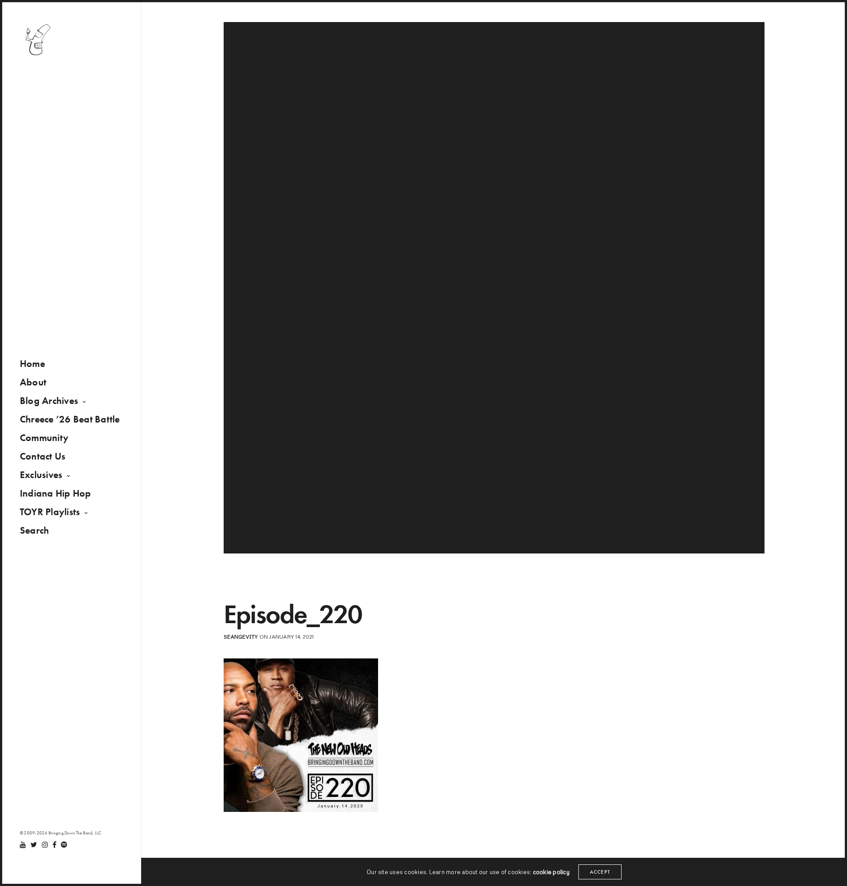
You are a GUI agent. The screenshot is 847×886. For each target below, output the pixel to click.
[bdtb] (37, 39)
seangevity (241, 636)
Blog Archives (49, 400)
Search (34, 530)
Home (32, 363)
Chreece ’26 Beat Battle (70, 419)
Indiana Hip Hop (55, 493)
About (33, 382)
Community (44, 437)
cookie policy (551, 871)
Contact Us (42, 456)
